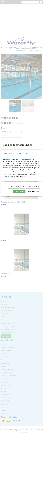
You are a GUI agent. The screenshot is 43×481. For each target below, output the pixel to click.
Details (19, 153)
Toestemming (9, 153)
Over (26, 153)
